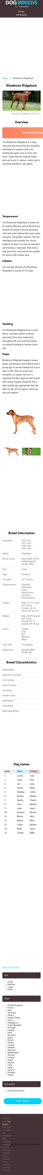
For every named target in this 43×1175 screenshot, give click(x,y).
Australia (12, 1012)
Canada (11, 1030)
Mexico (11, 1015)
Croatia (11, 1045)
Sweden (11, 1047)
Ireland (11, 1062)
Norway (11, 1055)
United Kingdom (15, 1005)
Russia (11, 1040)
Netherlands (13, 1052)
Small (10, 982)
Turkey (10, 1075)
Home (5, 78)
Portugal (11, 1027)
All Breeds (21, 15)
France (11, 1007)
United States (14, 1017)
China (10, 1020)
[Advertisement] (21, 43)
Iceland (11, 1070)
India (10, 1032)
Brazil (10, 1060)
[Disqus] (21, 868)
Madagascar (13, 1022)
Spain (10, 1037)
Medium (11, 984)
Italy (9, 1010)
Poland (11, 1042)
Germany (12, 1050)
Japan (10, 1067)
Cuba (10, 1065)
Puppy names (23, 1101)
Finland (11, 1057)
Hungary (11, 1072)
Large (10, 987)
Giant (10, 989)
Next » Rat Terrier (10, 967)
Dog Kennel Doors (16, 1090)
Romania (12, 1035)
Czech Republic (15, 1025)
